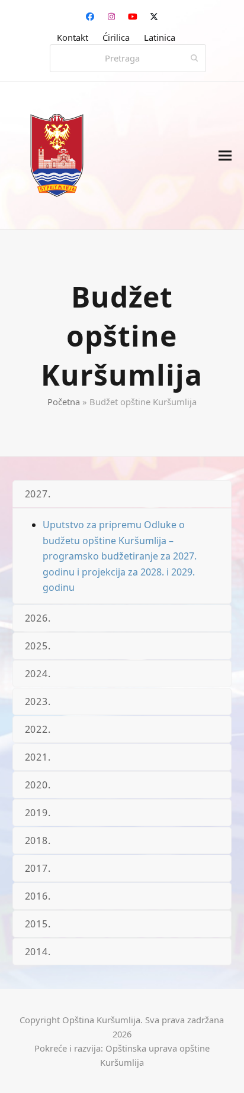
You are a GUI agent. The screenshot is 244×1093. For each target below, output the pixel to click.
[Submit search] (194, 58)
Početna (63, 402)
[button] (225, 156)
